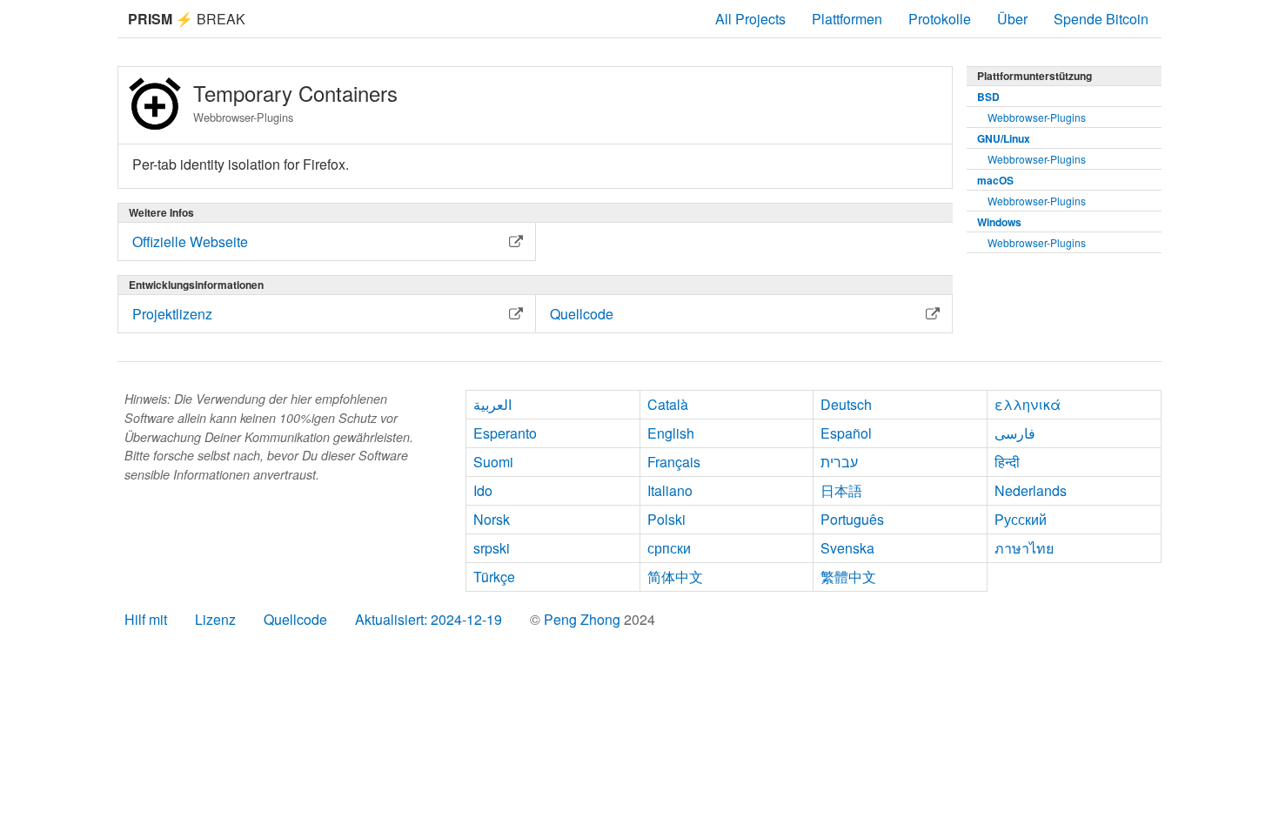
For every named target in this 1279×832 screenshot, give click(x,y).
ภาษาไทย (1024, 548)
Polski (666, 519)
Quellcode (295, 619)
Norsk (491, 519)
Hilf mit (145, 619)
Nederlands (1030, 490)
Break (186, 19)
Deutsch (846, 404)
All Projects (750, 19)
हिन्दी (1007, 462)
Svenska (847, 548)
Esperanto (505, 433)
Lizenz (215, 619)
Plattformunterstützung (1034, 76)
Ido (482, 490)
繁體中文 (848, 577)
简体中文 (675, 577)
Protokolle (939, 19)
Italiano (670, 490)
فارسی (1014, 433)
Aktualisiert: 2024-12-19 (428, 619)
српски (669, 548)
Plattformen (847, 19)
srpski (491, 548)
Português (852, 519)
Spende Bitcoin (1101, 19)
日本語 (841, 490)
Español (846, 433)
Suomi (493, 462)
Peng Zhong (584, 619)
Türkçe (494, 577)
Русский (1020, 519)
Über (1012, 19)
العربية (492, 404)
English (670, 433)
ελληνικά (1027, 404)
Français (673, 462)
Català (667, 404)
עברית (839, 462)
